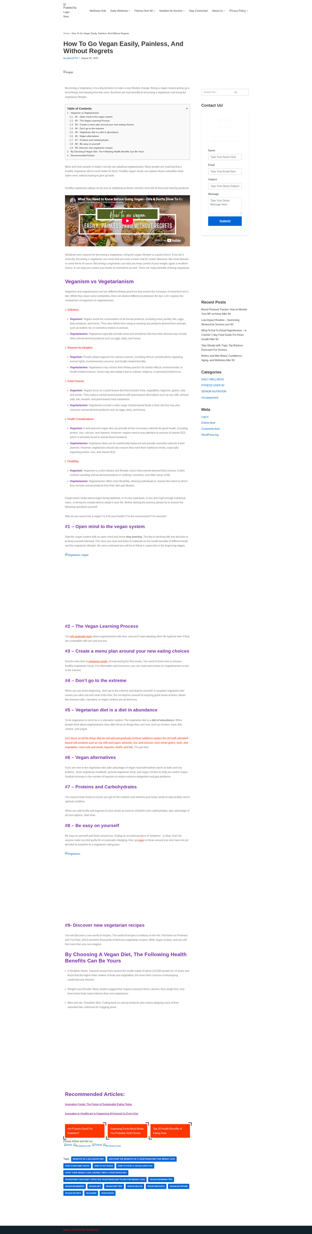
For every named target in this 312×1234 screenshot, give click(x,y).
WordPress (92, 1229)
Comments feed (210, 428)
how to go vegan (103, 1166)
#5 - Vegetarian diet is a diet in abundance (96, 132)
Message (213, 194)
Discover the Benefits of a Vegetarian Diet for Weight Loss (142, 1159)
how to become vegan (77, 1166)
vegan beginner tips (161, 1179)
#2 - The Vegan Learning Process (92, 120)
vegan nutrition (179, 1186)
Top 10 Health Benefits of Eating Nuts (167, 1130)
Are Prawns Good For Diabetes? (79, 1130)
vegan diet (95, 1186)
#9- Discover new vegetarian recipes (94, 147)
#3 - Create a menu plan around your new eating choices (104, 124)
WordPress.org (210, 434)
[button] (129, 11)
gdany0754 (72, 58)
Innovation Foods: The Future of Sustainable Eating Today (98, 1104)
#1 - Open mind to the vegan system (94, 116)
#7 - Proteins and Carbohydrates (92, 140)
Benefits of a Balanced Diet (88, 1159)
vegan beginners (74, 1186)
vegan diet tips (114, 1186)
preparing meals (98, 661)
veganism (91, 1193)
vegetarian (107, 1193)
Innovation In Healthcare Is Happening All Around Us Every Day (101, 1113)
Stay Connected (198, 10)
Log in (204, 416)
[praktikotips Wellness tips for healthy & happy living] (69, 11)
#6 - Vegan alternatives (87, 136)
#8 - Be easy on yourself (87, 144)
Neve (66, 1229)
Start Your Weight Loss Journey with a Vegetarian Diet (96, 1173)
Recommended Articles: (83, 155)
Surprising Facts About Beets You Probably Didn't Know (127, 1130)
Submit (225, 221)
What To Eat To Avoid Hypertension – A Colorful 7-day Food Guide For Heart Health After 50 (223, 335)
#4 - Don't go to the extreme (89, 128)
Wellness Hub (98, 10)
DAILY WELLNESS (212, 379)
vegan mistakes (156, 1186)
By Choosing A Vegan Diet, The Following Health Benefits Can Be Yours (108, 151)
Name (211, 150)
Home (66, 33)
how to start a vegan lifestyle (135, 1166)
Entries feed (208, 422)
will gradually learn (81, 636)
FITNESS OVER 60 (212, 385)
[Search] (236, 92)
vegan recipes (73, 1193)
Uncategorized (209, 397)
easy (141, 840)
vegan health (135, 1186)
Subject (212, 179)
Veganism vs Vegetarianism (85, 113)
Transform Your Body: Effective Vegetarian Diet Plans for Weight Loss (105, 1179)
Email (211, 165)
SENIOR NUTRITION (213, 391)
